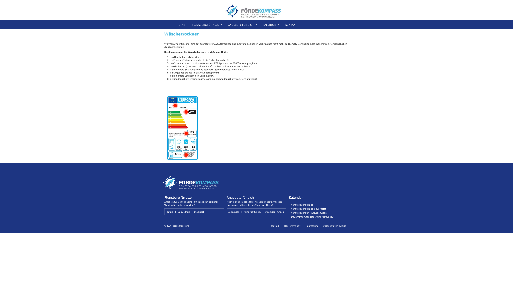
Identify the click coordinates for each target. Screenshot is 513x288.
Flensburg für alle (205, 24)
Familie (169, 211)
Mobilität (199, 211)
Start (183, 24)
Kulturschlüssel (252, 211)
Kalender (269, 24)
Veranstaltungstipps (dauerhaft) (308, 208)
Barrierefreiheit (292, 225)
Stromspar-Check (274, 211)
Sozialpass (233, 211)
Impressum (312, 225)
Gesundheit (184, 211)
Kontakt (291, 24)
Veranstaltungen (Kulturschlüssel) (309, 212)
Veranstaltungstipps (302, 204)
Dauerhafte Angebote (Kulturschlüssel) (312, 216)
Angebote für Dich (241, 24)
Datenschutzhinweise (334, 225)
